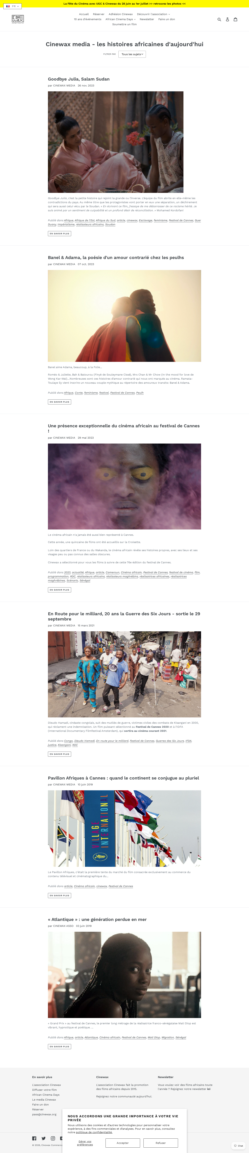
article (121, 220)
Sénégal (85, 580)
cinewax (132, 220)
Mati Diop (154, 1037)
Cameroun (112, 572)
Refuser (161, 1143)
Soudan (110, 224)
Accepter (123, 1143)
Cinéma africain (131, 572)
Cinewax (45, 1145)
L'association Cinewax (46, 1085)
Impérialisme (66, 224)
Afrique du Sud (105, 220)
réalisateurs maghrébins (122, 576)
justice (52, 745)
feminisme (160, 220)
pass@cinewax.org (44, 1114)
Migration (168, 1037)
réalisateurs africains (90, 224)
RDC (73, 576)
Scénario (72, 580)
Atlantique (91, 1037)
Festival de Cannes (181, 220)
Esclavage (145, 220)
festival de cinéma (181, 572)
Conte (79, 392)
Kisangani (64, 745)
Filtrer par (109, 54)
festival (104, 392)
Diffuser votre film (44, 1089)
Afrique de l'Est (85, 220)
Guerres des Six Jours (170, 740)
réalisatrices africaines (154, 576)
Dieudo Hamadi (84, 740)
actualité (78, 572)
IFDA (188, 740)
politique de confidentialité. (94, 1132)
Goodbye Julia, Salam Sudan (79, 79)
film (197, 572)
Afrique (68, 220)
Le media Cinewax (44, 1099)
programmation (58, 576)
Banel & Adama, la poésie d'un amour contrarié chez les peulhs (116, 257)
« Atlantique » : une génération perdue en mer (97, 919)
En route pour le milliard (112, 740)
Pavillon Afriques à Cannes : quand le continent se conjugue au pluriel (123, 778)
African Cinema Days (45, 1094)
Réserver (38, 1109)
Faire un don (40, 1104)
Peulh (140, 392)
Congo (68, 740)
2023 (67, 572)
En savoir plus (59, 233)
